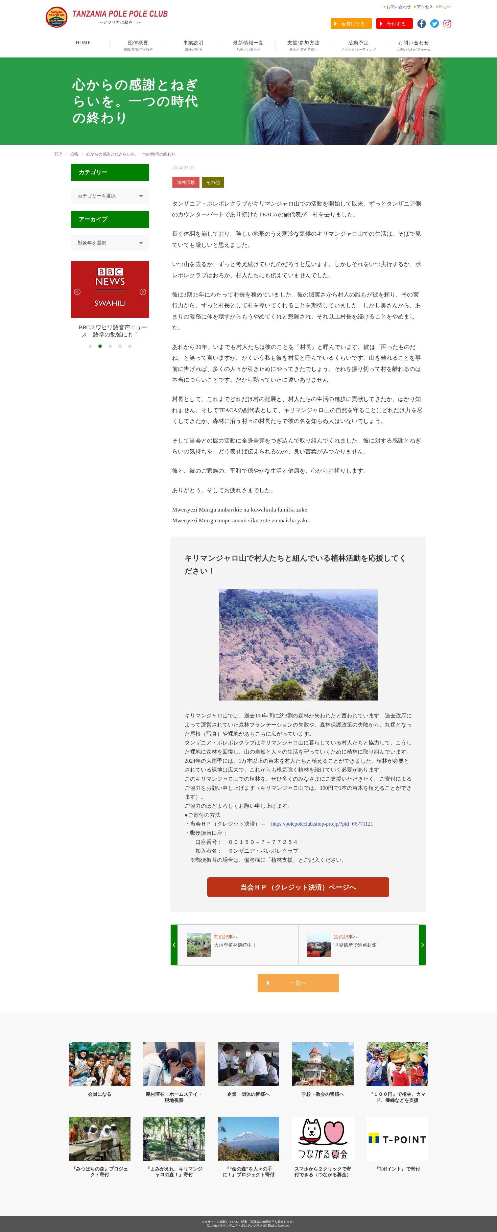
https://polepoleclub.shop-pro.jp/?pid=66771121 (322, 824)
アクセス (425, 6)
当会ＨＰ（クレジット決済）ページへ (298, 887)
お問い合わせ (398, 6)
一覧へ (298, 983)
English (445, 6)
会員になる (353, 23)
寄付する (396, 23)
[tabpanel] (110, 299)
